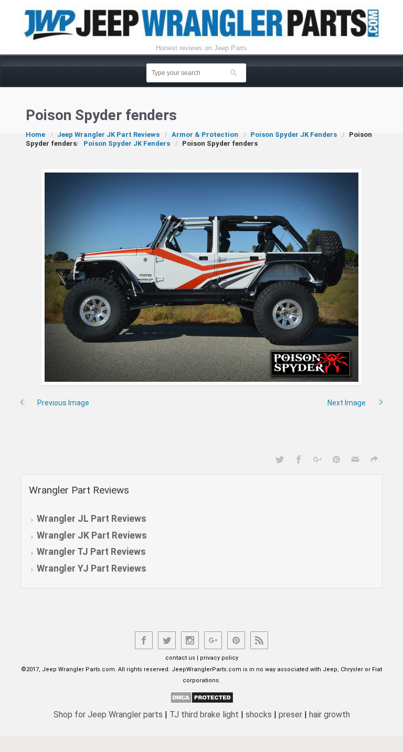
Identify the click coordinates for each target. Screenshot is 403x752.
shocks (259, 714)
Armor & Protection (205, 134)
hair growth (329, 714)
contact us (180, 657)
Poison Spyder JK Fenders (293, 134)
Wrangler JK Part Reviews (92, 535)
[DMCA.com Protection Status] (202, 697)
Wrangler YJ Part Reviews (91, 568)
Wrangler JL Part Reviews (91, 518)
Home (35, 134)
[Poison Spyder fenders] (201, 277)
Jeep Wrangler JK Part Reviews (108, 134)
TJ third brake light (204, 714)
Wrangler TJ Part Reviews (91, 551)
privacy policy (219, 657)
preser (290, 714)
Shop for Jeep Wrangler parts (108, 714)
